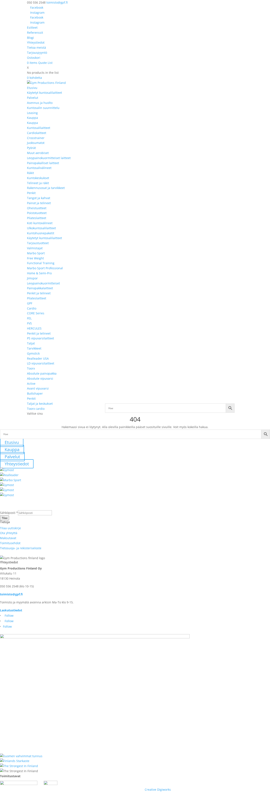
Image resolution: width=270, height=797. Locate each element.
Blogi (30, 38)
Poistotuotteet (37, 213)
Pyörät (31, 148)
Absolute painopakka (42, 373)
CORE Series (35, 313)
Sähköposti (9, 513)
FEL (29, 318)
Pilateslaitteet (36, 218)
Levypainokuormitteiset (43, 283)
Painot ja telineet (39, 203)
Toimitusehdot (10, 543)
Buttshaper (35, 393)
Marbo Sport (36, 253)
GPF (29, 303)
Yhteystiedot (36, 42)
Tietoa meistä (36, 48)
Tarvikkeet (34, 348)
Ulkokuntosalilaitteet (41, 228)
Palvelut (32, 98)
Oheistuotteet (36, 208)
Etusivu (32, 88)
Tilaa (4, 518)
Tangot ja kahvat (38, 198)
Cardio (31, 308)
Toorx (31, 368)
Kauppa (32, 118)
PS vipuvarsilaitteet (40, 338)
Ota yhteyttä (8, 533)
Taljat (31, 343)
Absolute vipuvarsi (40, 378)
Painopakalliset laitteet (43, 163)
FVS (29, 323)
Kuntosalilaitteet (38, 128)
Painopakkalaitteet (40, 288)
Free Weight (35, 258)
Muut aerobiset (38, 153)
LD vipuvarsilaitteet (40, 363)
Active (31, 384)
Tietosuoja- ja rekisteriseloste (20, 548)
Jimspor (32, 278)
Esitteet (32, 27)
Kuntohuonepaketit (40, 233)
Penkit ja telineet (39, 293)
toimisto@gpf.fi (11, 594)
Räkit (30, 173)
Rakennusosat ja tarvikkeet (46, 188)
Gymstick (33, 353)
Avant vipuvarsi (38, 388)
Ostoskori (33, 58)
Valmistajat (35, 248)
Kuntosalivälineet (39, 168)
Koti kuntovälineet (40, 223)
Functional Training (40, 263)
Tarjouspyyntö (37, 53)
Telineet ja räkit (38, 183)
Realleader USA (38, 358)
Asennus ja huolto (40, 103)
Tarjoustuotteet (38, 243)
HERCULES (34, 328)
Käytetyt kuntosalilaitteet (44, 93)
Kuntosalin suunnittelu (43, 108)
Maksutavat (8, 538)
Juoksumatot (36, 143)
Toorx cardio (36, 409)
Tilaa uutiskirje (10, 528)
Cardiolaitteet (36, 133)
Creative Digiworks (158, 790)
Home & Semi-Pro (39, 273)
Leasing (32, 113)
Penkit (31, 193)
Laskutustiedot (11, 610)
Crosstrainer (36, 138)
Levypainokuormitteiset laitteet (49, 158)
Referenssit (35, 33)
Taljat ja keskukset (40, 404)
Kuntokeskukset (38, 178)
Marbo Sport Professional (45, 268)
